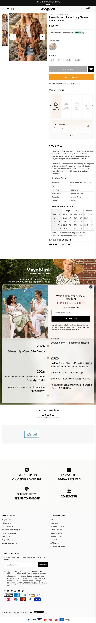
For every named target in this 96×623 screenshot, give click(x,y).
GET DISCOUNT (71, 319)
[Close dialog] (91, 287)
